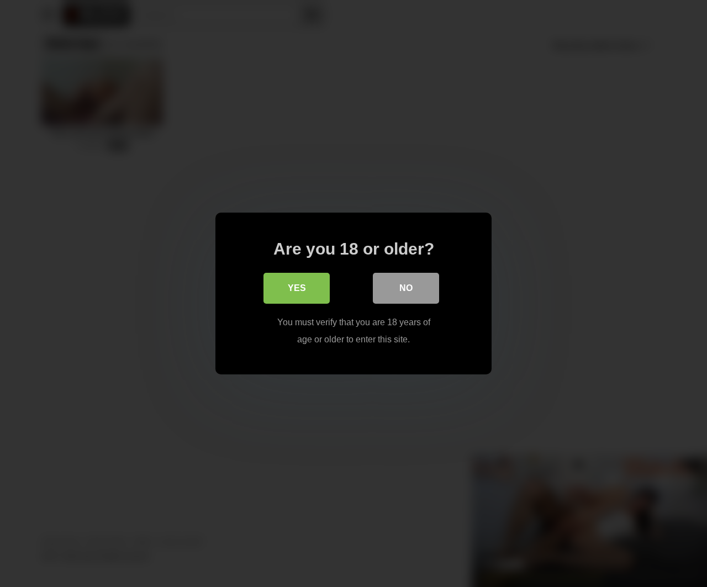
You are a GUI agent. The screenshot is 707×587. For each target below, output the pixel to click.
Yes (297, 288)
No (406, 288)
